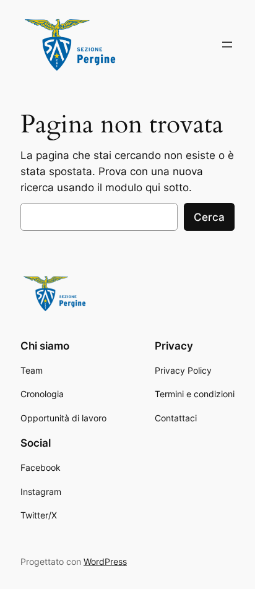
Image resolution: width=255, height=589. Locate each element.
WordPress (105, 561)
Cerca (209, 217)
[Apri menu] (227, 44)
